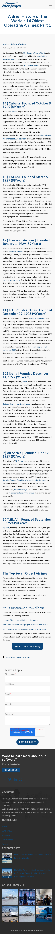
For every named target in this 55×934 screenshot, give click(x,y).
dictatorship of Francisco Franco (16, 404)
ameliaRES (6, 835)
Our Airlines (7, 839)
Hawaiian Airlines (16, 251)
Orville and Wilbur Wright (34, 53)
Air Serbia (19, 461)
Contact (5, 844)
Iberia (24, 381)
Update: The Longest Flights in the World (20, 620)
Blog (8, 657)
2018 (24, 657)
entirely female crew (11, 280)
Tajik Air (6, 527)
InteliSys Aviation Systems (15, 44)
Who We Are (8, 831)
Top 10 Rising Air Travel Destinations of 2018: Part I (25, 629)
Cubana (13, 111)
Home (4, 826)
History (30, 657)
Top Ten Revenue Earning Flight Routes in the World (25, 625)
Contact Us (11, 770)
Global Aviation (16, 657)
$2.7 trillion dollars (31, 65)
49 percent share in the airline (21, 493)
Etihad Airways (20, 489)
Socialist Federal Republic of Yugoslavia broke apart (24, 480)
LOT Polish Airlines (37, 318)
